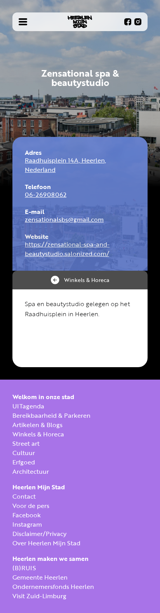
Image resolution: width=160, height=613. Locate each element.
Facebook (26, 515)
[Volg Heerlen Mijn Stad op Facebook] (127, 21)
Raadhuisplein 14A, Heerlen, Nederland (65, 165)
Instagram (27, 524)
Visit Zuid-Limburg (39, 596)
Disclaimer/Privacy (39, 533)
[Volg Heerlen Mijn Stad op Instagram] (137, 21)
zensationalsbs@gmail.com (64, 219)
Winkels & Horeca (38, 434)
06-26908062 (45, 194)
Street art (26, 443)
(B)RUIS (24, 568)
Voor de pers (30, 505)
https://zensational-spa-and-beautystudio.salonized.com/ (67, 249)
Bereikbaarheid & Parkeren (51, 415)
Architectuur (30, 471)
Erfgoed (23, 462)
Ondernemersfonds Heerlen (53, 586)
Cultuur (23, 452)
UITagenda (28, 406)
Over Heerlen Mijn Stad (46, 543)
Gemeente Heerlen (40, 577)
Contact (24, 496)
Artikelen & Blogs (37, 424)
